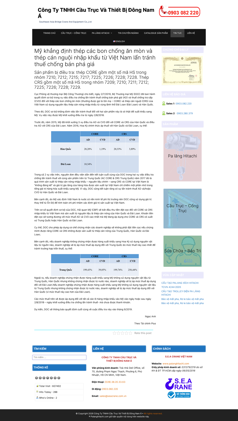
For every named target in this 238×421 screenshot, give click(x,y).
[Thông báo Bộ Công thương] (178, 399)
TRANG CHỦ (49, 33)
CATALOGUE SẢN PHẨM (156, 33)
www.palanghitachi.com (176, 363)
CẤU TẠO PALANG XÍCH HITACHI (179, 283)
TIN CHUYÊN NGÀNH (128, 33)
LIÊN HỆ (191, 33)
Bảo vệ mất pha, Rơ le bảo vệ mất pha (182, 299)
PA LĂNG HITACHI (100, 33)
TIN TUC (177, 33)
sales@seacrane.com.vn (113, 396)
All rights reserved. (153, 413)
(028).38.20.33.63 (115, 382)
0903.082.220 (184, 103)
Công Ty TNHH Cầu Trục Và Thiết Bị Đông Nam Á (96, 13)
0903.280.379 (185, 113)
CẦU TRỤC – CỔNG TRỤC (73, 33)
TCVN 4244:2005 (171, 287)
